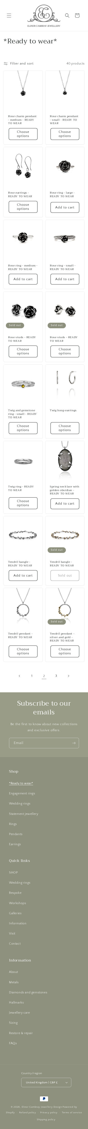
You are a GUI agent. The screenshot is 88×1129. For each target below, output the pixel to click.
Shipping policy (46, 1119)
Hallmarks (16, 1002)
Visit (12, 933)
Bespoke (15, 893)
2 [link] (44, 676)
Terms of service (72, 1112)
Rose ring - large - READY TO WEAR (62, 194)
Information (18, 923)
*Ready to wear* (21, 783)
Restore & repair (21, 1033)
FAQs (13, 1043)
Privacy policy (49, 1112)
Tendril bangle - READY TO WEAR (20, 563)
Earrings (15, 844)
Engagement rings (22, 793)
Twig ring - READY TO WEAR (21, 488)
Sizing (13, 1023)
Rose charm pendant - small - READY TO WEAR (64, 120)
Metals (14, 982)
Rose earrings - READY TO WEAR (20, 194)
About (13, 972)
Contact (15, 944)
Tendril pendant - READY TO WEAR (20, 635)
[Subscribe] (74, 743)
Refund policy (27, 1112)
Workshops (17, 903)
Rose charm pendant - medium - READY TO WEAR (22, 120)
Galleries (15, 913)
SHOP (13, 872)
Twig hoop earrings (63, 410)
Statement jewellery (23, 814)
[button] (9, 15)
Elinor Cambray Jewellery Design (42, 1107)
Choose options (23, 134)
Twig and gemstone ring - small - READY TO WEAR (22, 414)
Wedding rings (19, 803)
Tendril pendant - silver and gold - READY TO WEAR (62, 637)
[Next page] (68, 676)
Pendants (16, 834)
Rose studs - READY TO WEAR (22, 339)
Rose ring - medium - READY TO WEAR (23, 267)
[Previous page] (20, 676)
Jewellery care (19, 1013)
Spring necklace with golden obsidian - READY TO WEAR (64, 490)
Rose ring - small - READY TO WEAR (63, 267)
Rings (13, 824)
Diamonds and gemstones (28, 992)
